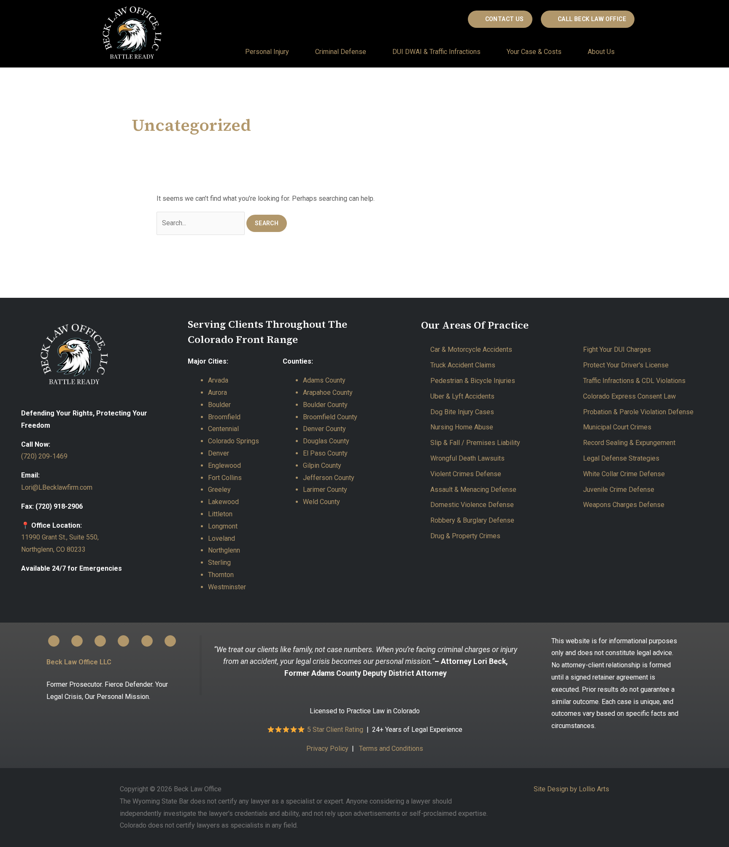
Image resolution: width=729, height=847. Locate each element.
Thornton (221, 575)
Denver (218, 453)
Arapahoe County (328, 392)
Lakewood (223, 502)
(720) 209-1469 (44, 456)
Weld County (321, 502)
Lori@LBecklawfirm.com (56, 487)
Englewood (224, 465)
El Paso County (325, 453)
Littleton (220, 514)
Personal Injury (267, 52)
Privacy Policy (327, 748)
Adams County (324, 380)
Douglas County (326, 441)
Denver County (324, 429)
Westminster (227, 587)
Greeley (219, 490)
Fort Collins (225, 478)
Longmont (223, 526)
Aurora (217, 392)
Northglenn (224, 550)
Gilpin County (322, 465)
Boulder (219, 405)
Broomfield (224, 417)
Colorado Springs (233, 441)
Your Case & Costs (534, 52)
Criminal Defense (340, 52)
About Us (601, 52)
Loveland (221, 538)
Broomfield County (330, 417)
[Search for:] (201, 223)
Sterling (219, 562)
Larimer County (325, 490)
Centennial (223, 429)
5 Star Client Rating (336, 730)
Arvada (218, 380)
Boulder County (325, 405)
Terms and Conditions (391, 748)
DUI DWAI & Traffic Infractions (436, 52)
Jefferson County (328, 478)
